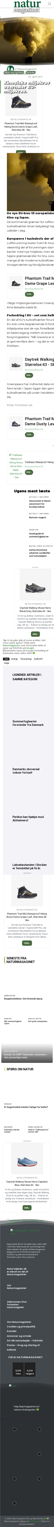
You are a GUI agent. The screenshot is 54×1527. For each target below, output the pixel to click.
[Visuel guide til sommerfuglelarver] (20, 535)
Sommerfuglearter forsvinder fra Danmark (28, 723)
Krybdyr (7, 1104)
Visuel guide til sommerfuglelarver (39, 535)
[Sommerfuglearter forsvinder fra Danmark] (30, 701)
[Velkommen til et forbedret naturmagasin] (39, 1306)
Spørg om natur (35, 1127)
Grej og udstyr (34, 1018)
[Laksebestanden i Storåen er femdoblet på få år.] (30, 844)
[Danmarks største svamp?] (15, 1119)
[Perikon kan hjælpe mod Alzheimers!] (30, 796)
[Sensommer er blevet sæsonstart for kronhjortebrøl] (20, 502)
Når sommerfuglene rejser (12, 1022)
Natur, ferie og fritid (41, 546)
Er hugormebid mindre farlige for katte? (26, 1107)
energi (14, 658)
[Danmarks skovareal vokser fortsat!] (30, 749)
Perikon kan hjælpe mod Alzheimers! (28, 818)
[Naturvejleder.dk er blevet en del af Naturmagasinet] (39, 1273)
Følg (30, 1363)
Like (18, 1363)
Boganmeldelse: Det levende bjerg (23, 998)
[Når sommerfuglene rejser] (15, 1010)
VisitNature (34, 1521)
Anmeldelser (9, 995)
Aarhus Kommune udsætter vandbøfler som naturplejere (39, 552)
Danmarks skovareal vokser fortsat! (26, 770)
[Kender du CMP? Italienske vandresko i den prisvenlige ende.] (27, 1046)
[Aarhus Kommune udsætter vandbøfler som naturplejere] (20, 551)
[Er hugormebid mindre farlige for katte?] (27, 1088)
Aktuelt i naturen (39, 497)
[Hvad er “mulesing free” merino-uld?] (39, 1119)
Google (30, 647)
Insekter (33, 530)
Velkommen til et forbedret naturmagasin (17, 1304)
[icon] (10, 1409)
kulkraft (38, 658)
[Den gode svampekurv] (39, 1010)
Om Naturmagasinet (16, 1287)
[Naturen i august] (20, 519)
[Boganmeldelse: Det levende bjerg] (27, 980)
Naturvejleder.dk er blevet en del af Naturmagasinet (17, 1271)
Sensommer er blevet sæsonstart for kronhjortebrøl (40, 503)
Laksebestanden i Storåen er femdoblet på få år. (30, 866)
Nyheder (30, 72)
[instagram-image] (14, 1428)
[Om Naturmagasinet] (39, 1289)
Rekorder (8, 1127)
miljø (6, 663)
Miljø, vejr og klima (13, 72)
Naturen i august (37, 517)
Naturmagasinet (11, 645)
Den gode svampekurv (37, 1021)
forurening (25, 658)
